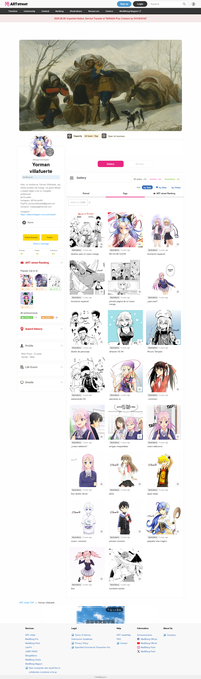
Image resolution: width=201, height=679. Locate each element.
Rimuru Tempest (154, 351)
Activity (140, 163)
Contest (45, 11)
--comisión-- (152, 398)
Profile (29, 345)
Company (171, 634)
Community (29, 11)
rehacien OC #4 (116, 351)
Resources (93, 11)
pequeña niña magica (157, 541)
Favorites (101, 244)
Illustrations (76, 11)
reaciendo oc (115, 398)
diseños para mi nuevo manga (85, 253)
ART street (30, 634)
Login (140, 4)
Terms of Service (83, 634)
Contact (123, 643)
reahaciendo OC (78, 398)
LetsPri (28, 647)
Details (29, 382)
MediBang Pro (31, 638)
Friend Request (31, 237)
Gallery (110, 163)
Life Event (31, 367)
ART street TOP (26, 602)
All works (140, 179)
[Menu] (193, 4)
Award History (33, 329)
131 (53, 253)
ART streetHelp (124, 634)
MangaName (31, 655)
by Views (176, 187)
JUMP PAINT (31, 651)
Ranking (59, 11)
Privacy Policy (81, 643)
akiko (111, 493)
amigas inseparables (118, 446)
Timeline (12, 11)
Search (184, 4)
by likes (163, 187)
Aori (73, 588)
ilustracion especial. (156, 253)
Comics (109, 11)
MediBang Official (149, 638)
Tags (125, 193)
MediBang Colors (33, 659)
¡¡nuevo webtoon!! (79, 446)
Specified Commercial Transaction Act (92, 647)
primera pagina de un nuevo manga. (122, 303)
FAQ (119, 638)
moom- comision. (79, 541)
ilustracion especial (80, 301)
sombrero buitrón (117, 588)
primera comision (117, 541)
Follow (50, 237)
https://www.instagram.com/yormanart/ (38, 214)
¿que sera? (152, 301)
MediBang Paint (32, 643)
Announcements (144, 634)
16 (37, 253)
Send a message (41, 243)
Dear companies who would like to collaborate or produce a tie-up (44, 669)
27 (21, 253)
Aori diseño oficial (79, 493)
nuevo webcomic (155, 446)
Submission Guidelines (81, 638)
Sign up (124, 4)
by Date (147, 187)
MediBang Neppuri (131, 11)
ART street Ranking (37, 262)
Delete (89, 202)
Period (86, 193)
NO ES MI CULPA (117, 253)
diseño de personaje (80, 351)
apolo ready (152, 493)
